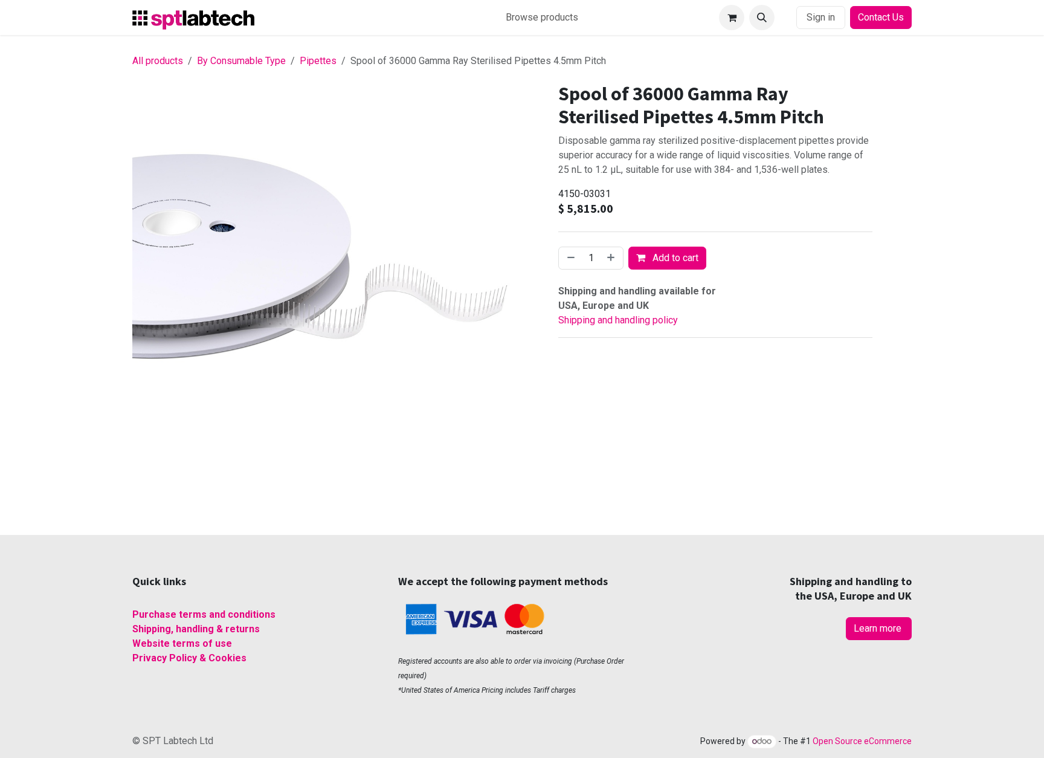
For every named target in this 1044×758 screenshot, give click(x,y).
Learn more (879, 628)
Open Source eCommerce (862, 741)
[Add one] (612, 258)
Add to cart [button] (674, 258)
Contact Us (881, 17)
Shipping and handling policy (618, 320)
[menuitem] (542, 17)
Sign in (821, 17)
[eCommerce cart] (731, 17)
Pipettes (318, 60)
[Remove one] (570, 258)
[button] (762, 17)
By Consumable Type (241, 60)
